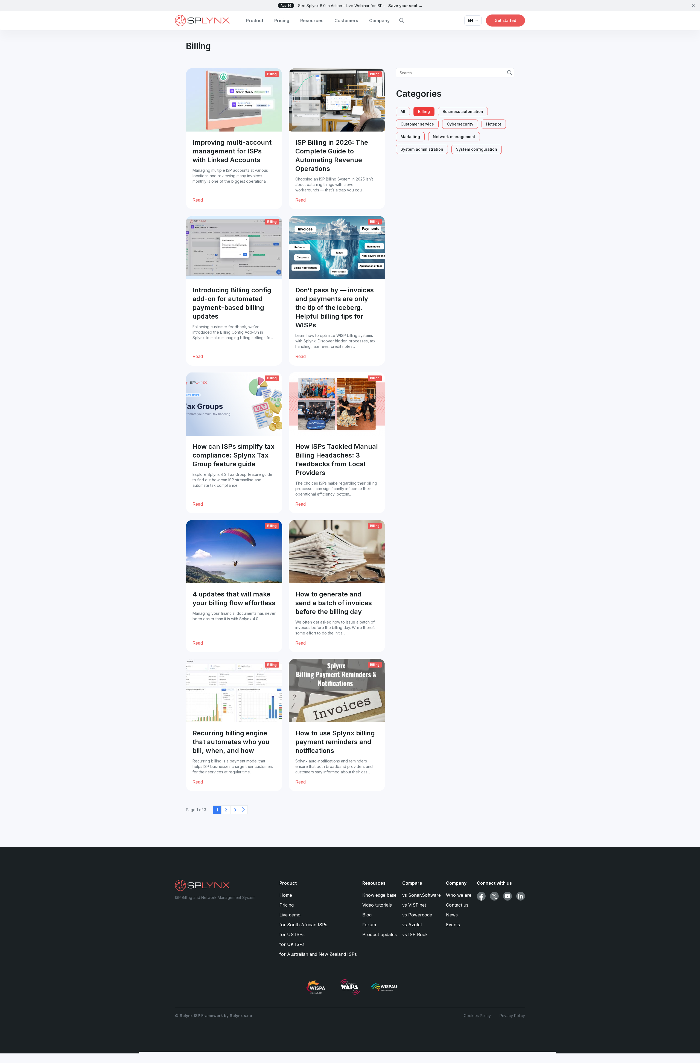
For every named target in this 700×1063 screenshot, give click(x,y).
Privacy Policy (512, 1015)
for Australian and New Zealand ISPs (318, 954)
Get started (505, 20)
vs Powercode (417, 915)
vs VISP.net (414, 905)
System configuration (476, 149)
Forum (369, 924)
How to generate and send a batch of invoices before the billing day (333, 603)
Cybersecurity (460, 124)
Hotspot (493, 124)
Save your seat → (405, 5)
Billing (272, 74)
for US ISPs (292, 934)
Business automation (463, 111)
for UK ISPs (292, 944)
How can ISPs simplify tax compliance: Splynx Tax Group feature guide (233, 455)
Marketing (410, 136)
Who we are (458, 895)
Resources (311, 20)
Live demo (290, 915)
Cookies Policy (477, 1015)
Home (285, 895)
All (403, 111)
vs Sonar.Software (421, 895)
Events (453, 924)
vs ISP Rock (415, 934)
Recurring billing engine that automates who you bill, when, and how (231, 742)
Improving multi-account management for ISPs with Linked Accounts (232, 151)
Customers (346, 20)
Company (379, 20)
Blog (367, 915)
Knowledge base (379, 895)
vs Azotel (412, 924)
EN (470, 20)
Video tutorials (377, 905)
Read (197, 200)
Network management (454, 136)
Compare (412, 883)
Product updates (379, 934)
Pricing (281, 20)
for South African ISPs (303, 924)
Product (254, 20)
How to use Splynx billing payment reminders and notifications (335, 742)
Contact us (457, 905)
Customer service (417, 124)
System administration (422, 149)
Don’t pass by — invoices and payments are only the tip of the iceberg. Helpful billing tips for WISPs (334, 307)
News (452, 915)
